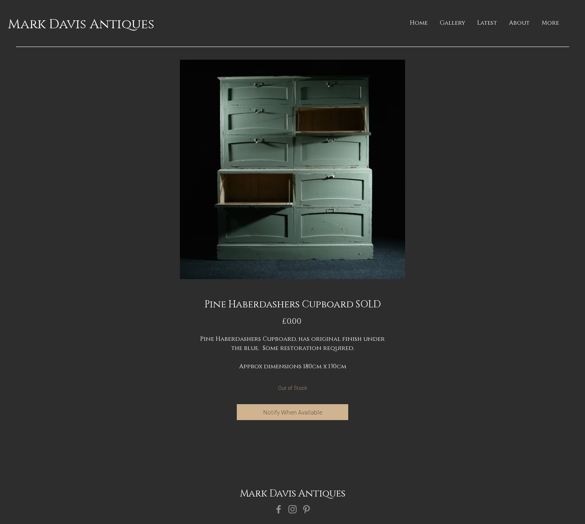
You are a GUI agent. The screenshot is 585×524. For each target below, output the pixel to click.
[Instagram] (292, 509)
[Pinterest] (306, 509)
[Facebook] (278, 509)
